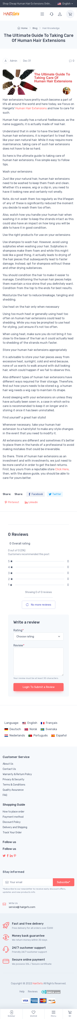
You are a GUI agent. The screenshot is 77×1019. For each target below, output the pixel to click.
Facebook (37, 494)
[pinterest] (14, 856)
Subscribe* (63, 882)
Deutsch (15, 729)
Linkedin (33, 502)
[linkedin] (11, 856)
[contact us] (51, 14)
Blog (35, 28)
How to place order (13, 811)
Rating (18, 630)
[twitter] (4, 856)
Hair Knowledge (51, 28)
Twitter (56, 494)
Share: (7, 494)
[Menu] (42, 14)
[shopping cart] (70, 14)
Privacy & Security (13, 779)
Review (18, 645)
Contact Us (9, 769)
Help (22, 991)
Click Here (62, 469)
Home (24, 28)
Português (40, 735)
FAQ (5, 795)
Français (51, 723)
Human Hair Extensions (31, 108)
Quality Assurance (13, 789)
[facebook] (7, 856)
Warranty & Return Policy (17, 774)
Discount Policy (12, 822)
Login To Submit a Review (39, 687)
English (32, 723)
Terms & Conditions (14, 784)
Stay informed (13, 872)
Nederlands (17, 735)
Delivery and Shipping (15, 827)
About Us (8, 763)
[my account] (60, 14)
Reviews (33, 991)
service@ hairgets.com (22, 907)
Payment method (13, 816)
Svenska (51, 729)
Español (61, 735)
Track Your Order (12, 832)
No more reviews (40, 604)
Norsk (33, 729)
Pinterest (13, 502)
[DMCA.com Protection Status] (51, 991)
